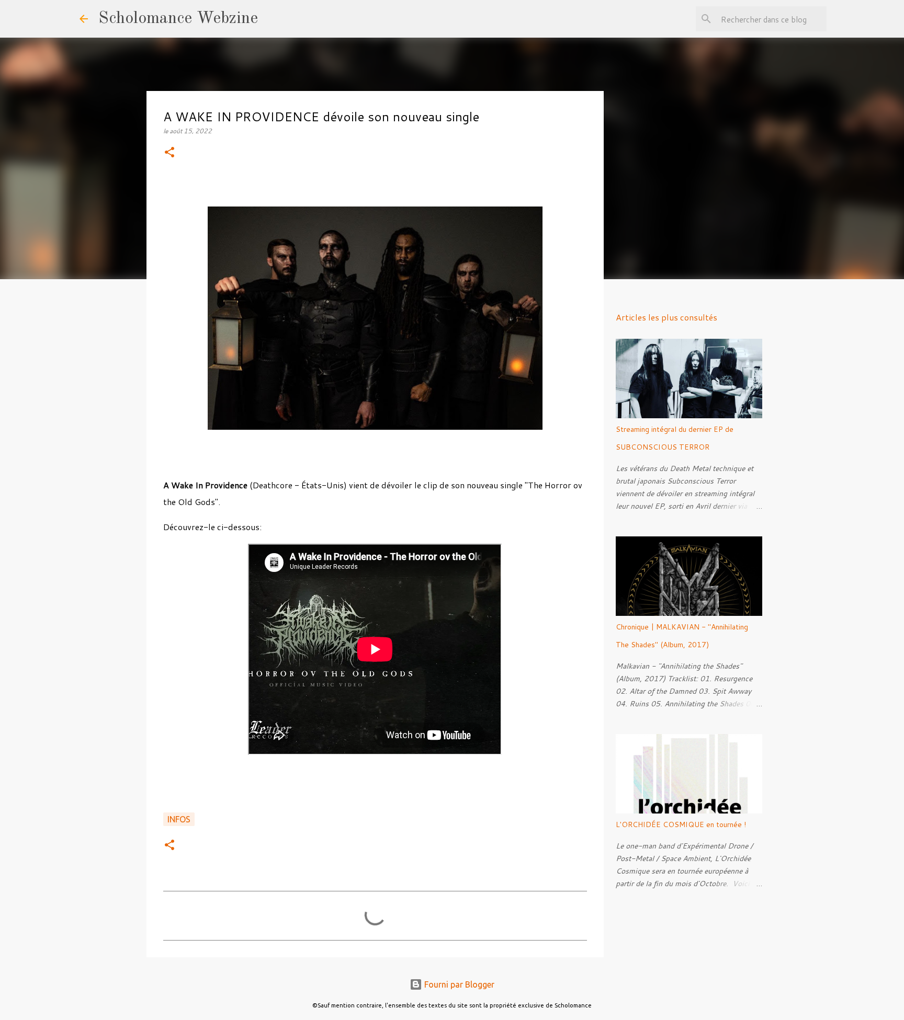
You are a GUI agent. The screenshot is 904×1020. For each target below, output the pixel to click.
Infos (178, 819)
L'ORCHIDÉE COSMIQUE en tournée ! (681, 824)
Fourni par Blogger (458, 984)
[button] (169, 153)
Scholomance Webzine (178, 18)
